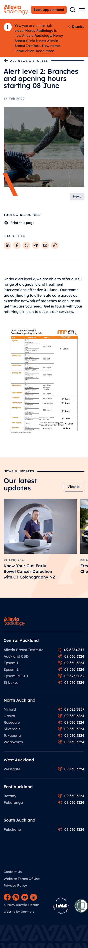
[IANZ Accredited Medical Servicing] (61, 906)
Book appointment (48, 9)
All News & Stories (29, 60)
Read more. (45, 51)
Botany (10, 796)
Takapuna (12, 735)
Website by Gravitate (19, 911)
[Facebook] (7, 897)
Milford (10, 709)
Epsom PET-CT (16, 676)
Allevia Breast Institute (23, 649)
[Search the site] (72, 9)
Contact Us (13, 872)
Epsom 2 (11, 669)
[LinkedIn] (33, 897)
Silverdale (12, 729)
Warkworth (13, 742)
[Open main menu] (81, 9)
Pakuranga (13, 802)
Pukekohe (12, 829)
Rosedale (12, 722)
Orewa (9, 716)
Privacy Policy (15, 885)
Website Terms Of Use (22, 879)
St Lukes (11, 682)
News (77, 196)
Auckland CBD (16, 656)
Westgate (12, 769)
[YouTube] (24, 897)
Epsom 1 (11, 663)
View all (74, 486)
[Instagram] (15, 897)
